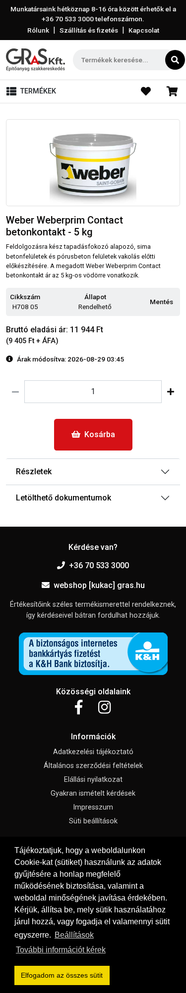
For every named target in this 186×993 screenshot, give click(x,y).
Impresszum (93, 807)
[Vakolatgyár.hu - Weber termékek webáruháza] (35, 60)
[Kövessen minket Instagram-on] (104, 707)
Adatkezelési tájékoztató (93, 752)
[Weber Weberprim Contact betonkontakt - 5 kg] (93, 163)
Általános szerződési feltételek (93, 766)
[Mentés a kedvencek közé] (175, 302)
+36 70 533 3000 (99, 565)
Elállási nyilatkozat (93, 779)
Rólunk (38, 30)
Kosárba (99, 434)
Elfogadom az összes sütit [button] (62, 975)
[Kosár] (172, 91)
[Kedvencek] (146, 91)
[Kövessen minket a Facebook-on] (78, 707)
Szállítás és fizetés (89, 30)
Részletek (34, 471)
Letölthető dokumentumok (63, 497)
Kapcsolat (143, 30)
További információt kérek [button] (61, 950)
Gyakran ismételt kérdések (93, 793)
